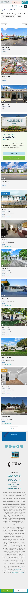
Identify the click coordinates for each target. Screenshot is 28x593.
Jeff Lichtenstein (17, 569)
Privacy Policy (15, 572)
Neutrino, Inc (21, 567)
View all (24, 2)
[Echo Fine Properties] (14, 8)
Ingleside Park (7, 216)
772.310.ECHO (14, 484)
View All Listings (14, 158)
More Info (14, 153)
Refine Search (7, 590)
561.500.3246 (21, 6)
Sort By (3, 24)
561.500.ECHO (14, 476)
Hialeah (5, 139)
